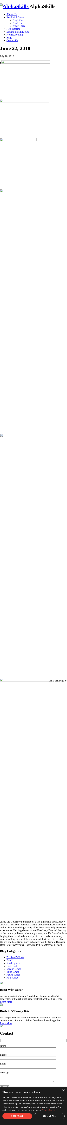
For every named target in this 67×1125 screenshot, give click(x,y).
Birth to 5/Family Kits (18, 31)
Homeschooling (15, 34)
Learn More (6, 1001)
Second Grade (14, 969)
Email (3, 1063)
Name (3, 1045)
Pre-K (10, 960)
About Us (12, 14)
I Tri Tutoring (13, 28)
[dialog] (33, 1106)
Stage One (18, 20)
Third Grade (13, 971)
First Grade (12, 966)
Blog (9, 37)
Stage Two (18, 23)
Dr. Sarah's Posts (15, 957)
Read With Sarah (15, 17)
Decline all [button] (49, 1116)
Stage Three (19, 26)
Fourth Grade (13, 974)
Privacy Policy (48, 1110)
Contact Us (12, 40)
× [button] (63, 1090)
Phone (3, 1054)
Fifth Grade (12, 977)
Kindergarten (13, 963)
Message (4, 1072)
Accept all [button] (17, 1116)
